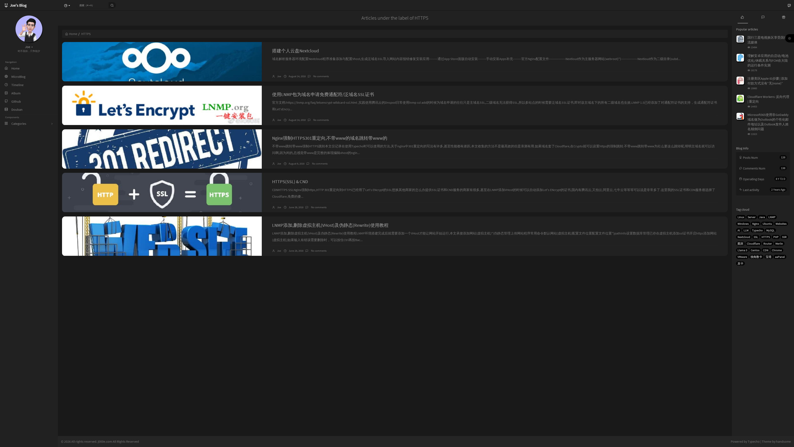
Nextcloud (744, 237)
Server (752, 217)
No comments (321, 76)
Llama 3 (742, 250)
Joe (279, 76)
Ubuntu (767, 224)
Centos (755, 250)
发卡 (740, 263)
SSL (756, 237)
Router (767, 243)
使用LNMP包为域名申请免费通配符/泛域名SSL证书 (323, 94)
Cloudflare (753, 243)
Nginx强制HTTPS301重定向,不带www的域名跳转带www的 (329, 138)
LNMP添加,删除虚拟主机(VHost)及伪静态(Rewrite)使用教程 (330, 225)
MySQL (770, 230)
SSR (784, 237)
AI (739, 230)
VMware (742, 257)
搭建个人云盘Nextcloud (295, 51)
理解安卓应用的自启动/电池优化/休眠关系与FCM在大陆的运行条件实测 (767, 60)
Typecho (757, 230)
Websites (781, 224)
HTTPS (766, 237)
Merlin (779, 243)
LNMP (771, 217)
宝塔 (768, 257)
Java (762, 217)
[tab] (742, 16)
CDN (765, 250)
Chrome (777, 250)
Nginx (755, 224)
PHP (775, 237)
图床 (740, 243)
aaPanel (780, 257)
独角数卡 (756, 257)
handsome (783, 441)
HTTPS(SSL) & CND (290, 181)
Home (73, 34)
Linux (741, 217)
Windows (743, 224)
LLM (746, 230)
